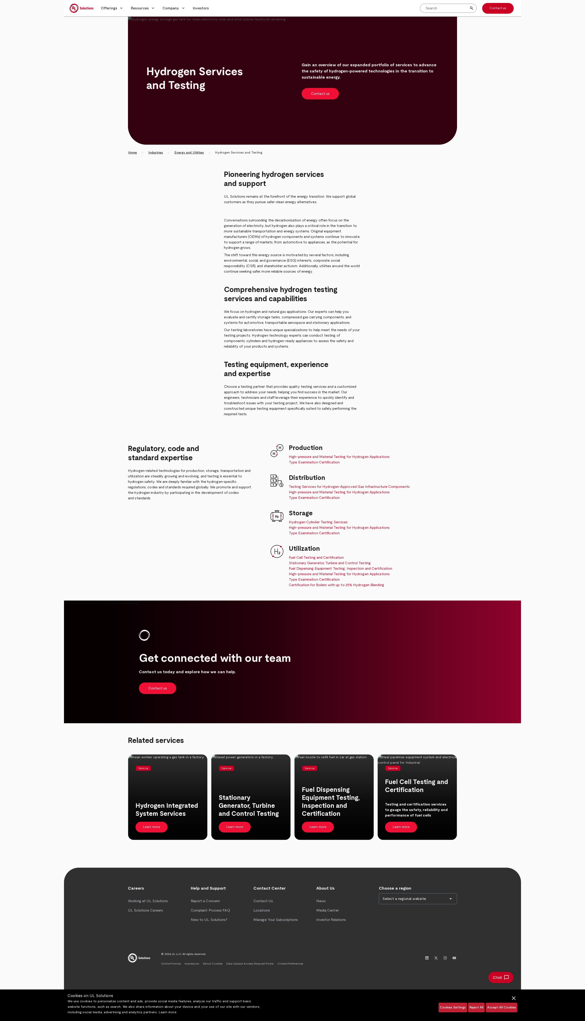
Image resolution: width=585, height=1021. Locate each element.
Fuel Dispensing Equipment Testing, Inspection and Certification (340, 568)
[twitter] (436, 958)
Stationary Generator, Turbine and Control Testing (330, 563)
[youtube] (454, 958)
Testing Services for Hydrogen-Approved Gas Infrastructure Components (349, 487)
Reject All (476, 1007)
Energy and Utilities (189, 152)
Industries (155, 152)
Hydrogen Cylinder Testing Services (318, 522)
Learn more (167, 1012)
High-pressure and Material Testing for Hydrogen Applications (339, 457)
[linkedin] (427, 958)
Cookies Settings (453, 1007)
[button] (112, 8)
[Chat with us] (500, 977)
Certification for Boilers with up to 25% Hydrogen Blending (336, 585)
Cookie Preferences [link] (290, 963)
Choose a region (395, 888)
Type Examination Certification (314, 462)
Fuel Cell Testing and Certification (316, 557)
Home (132, 152)
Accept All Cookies (501, 1007)
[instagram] (445, 958)
